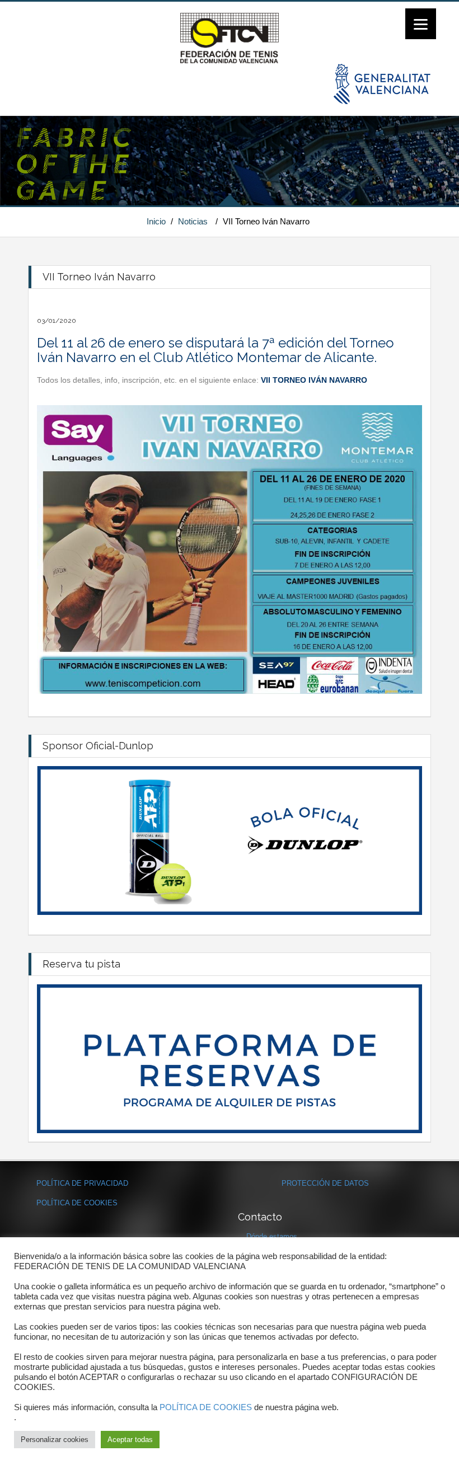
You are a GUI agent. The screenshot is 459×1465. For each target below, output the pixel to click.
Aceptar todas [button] (130, 1439)
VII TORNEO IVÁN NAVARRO (314, 379)
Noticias (193, 221)
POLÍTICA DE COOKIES (77, 1203)
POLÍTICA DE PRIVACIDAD (82, 1183)
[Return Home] (229, 37)
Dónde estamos (271, 1236)
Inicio (156, 221)
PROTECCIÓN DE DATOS (325, 1183)
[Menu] (420, 23)
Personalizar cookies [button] (54, 1439)
